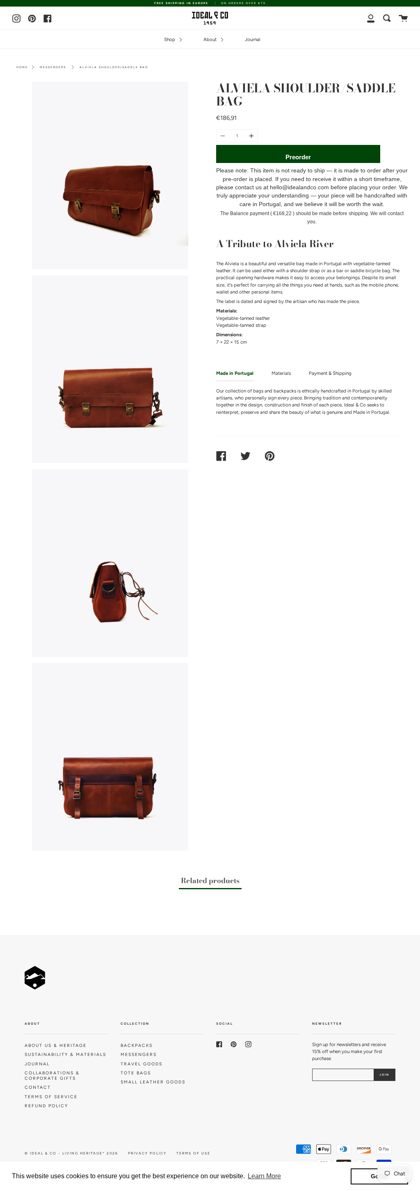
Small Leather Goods (153, 1082)
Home (22, 67)
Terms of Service (51, 1096)
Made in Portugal (234, 373)
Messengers (53, 67)
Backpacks (137, 1045)
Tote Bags (136, 1073)
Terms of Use (193, 1153)
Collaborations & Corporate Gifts (52, 1075)
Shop (170, 39)
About (210, 39)
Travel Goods (141, 1064)
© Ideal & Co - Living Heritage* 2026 (71, 1153)
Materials (281, 373)
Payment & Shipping (330, 373)
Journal (252, 39)
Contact (38, 1087)
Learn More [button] (264, 1176)
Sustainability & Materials (65, 1054)
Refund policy (46, 1105)
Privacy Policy (147, 1153)
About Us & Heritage (56, 1045)
